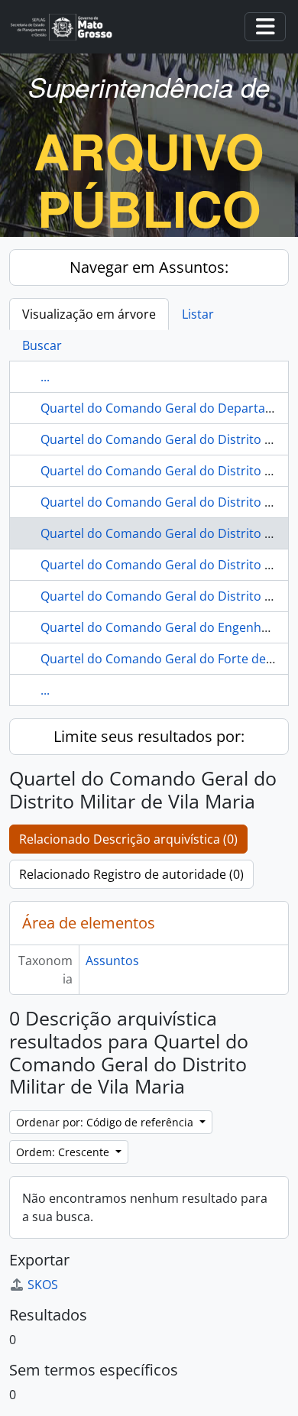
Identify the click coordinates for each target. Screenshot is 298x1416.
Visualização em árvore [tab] (89, 314)
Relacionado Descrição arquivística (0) (128, 839)
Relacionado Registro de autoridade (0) (131, 874)
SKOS (43, 1284)
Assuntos (112, 960)
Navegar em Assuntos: (149, 267)
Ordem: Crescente (64, 1152)
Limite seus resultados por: (149, 736)
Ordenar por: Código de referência (106, 1122)
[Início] (67, 27)
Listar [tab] (198, 314)
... (45, 376)
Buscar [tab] (42, 345)
